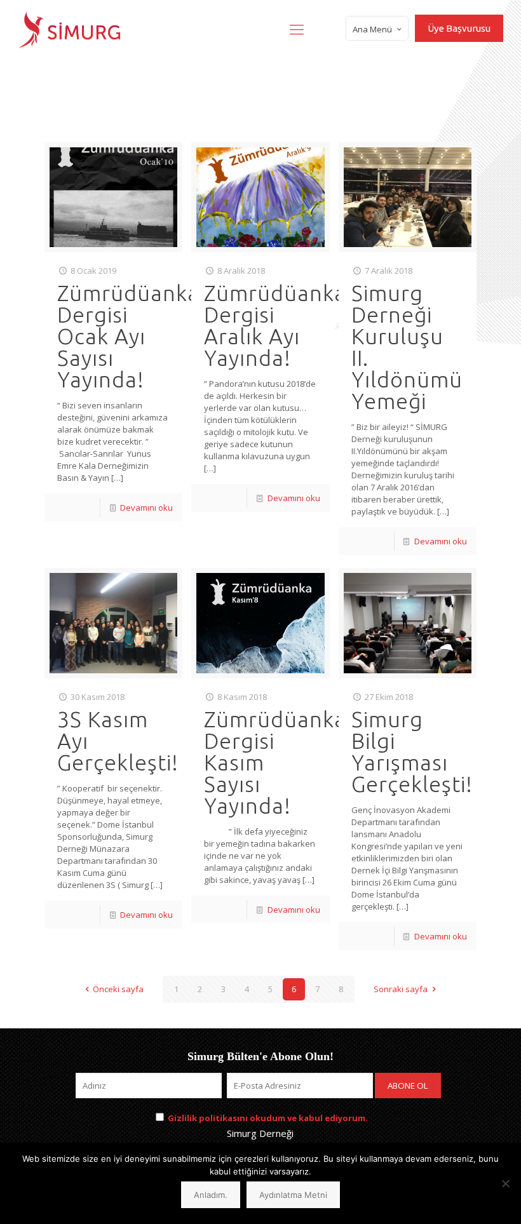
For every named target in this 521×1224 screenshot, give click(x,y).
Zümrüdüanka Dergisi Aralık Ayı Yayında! (275, 325)
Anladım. (210, 1195)
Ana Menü (372, 29)
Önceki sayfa (118, 989)
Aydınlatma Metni (293, 1195)
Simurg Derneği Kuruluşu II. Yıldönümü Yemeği (407, 347)
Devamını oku (146, 507)
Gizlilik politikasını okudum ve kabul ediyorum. (268, 1118)
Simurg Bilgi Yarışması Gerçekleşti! (412, 751)
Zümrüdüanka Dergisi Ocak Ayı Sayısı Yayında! (128, 336)
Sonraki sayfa (401, 989)
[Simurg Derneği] (70, 28)
